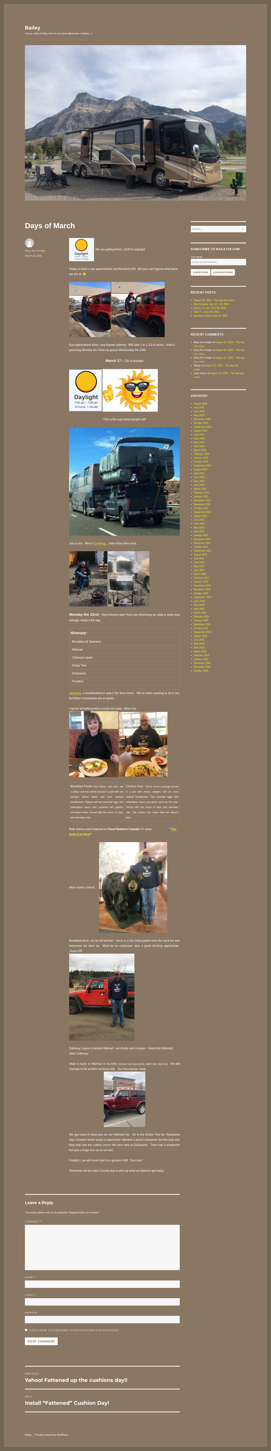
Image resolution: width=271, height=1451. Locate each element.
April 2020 (199, 608)
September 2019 (202, 632)
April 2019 (199, 647)
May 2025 (199, 415)
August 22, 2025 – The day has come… (215, 300)
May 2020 (199, 605)
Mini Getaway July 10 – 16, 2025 (211, 304)
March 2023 (200, 488)
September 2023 (202, 465)
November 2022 (202, 504)
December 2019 (202, 624)
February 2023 (201, 492)
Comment (33, 1221)
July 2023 (199, 473)
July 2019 (199, 639)
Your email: (197, 257)
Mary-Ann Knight (35, 250)
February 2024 (201, 454)
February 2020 (201, 616)
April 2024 (199, 446)
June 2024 (199, 438)
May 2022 (199, 527)
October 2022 (201, 508)
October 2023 (201, 461)
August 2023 (200, 469)
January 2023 (201, 496)
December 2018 (202, 663)
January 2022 (201, 535)
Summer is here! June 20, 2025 (210, 315)
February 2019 (201, 655)
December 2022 (202, 500)
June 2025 (199, 411)
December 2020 (202, 585)
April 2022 (199, 531)
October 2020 (201, 593)
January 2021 (201, 581)
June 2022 (199, 523)
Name (30, 1277)
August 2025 (200, 403)
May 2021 (199, 566)
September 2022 (202, 512)
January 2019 (201, 659)
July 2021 (199, 558)
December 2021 (202, 539)
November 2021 (202, 543)
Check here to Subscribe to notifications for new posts (74, 1330)
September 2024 (202, 426)
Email (30, 1295)
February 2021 (201, 577)
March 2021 (200, 574)
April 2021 (199, 570)
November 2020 (202, 589)
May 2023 (199, 481)
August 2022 (200, 516)
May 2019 (199, 643)
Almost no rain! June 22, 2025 (210, 308)
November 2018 (202, 666)
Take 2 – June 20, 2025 (206, 311)
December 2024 (202, 419)
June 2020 (199, 601)
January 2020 (201, 620)
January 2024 (201, 457)
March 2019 (200, 651)
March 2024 (200, 450)
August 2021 (200, 554)
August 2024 (200, 430)
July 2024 (199, 434)
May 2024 (199, 442)
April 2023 (199, 485)
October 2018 (201, 670)
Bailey (32, 28)
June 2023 (199, 477)
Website (31, 1312)
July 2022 (199, 519)
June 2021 (199, 562)
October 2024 (201, 423)
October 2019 (201, 628)
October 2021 (201, 546)
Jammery (75, 693)
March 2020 (200, 612)
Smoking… (101, 543)
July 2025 (199, 407)
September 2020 (202, 597)
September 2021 (202, 550)
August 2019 (200, 636)
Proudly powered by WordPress (52, 1434)
